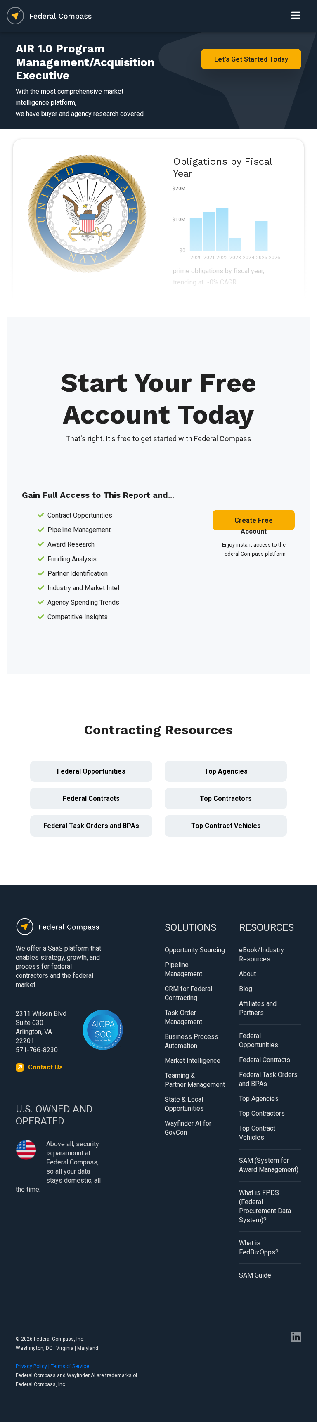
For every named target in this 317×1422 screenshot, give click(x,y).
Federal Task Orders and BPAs (91, 826)
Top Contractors (226, 798)
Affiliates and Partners (258, 1008)
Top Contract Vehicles (226, 826)
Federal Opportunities (91, 771)
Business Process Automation (191, 1041)
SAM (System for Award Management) (268, 1165)
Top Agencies (226, 771)
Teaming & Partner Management (195, 1080)
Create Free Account (253, 523)
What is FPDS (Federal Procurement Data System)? (265, 1206)
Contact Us (45, 1067)
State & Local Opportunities (184, 1103)
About (247, 974)
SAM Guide (255, 1275)
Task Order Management (183, 1017)
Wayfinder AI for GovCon (188, 1127)
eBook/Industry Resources (261, 954)
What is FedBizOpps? (259, 1247)
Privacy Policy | (33, 1366)
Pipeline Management (183, 969)
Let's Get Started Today (251, 59)
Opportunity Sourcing (195, 950)
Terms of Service (70, 1366)
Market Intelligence (192, 1061)
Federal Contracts (91, 798)
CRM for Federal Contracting (188, 993)
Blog (245, 989)
